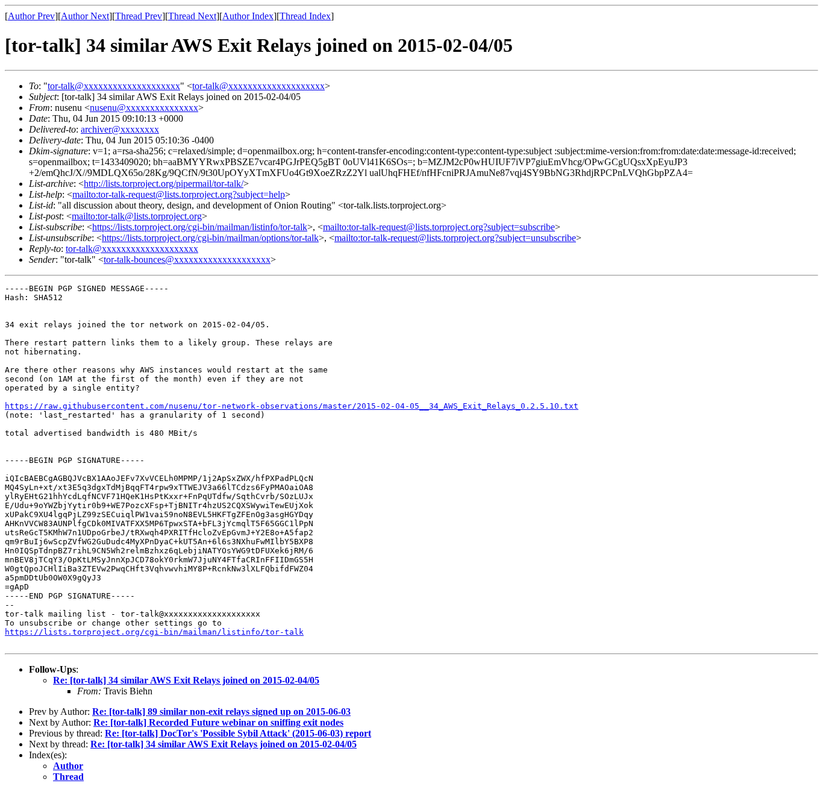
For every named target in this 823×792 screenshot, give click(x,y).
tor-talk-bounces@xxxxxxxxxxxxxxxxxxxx (187, 259)
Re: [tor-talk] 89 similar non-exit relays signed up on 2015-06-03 (221, 711)
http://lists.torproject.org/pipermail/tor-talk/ (163, 183)
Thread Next (192, 16)
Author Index (248, 16)
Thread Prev (138, 16)
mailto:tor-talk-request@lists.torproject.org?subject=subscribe (439, 227)
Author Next (85, 16)
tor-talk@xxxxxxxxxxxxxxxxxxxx (114, 86)
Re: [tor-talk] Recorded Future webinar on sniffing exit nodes (218, 722)
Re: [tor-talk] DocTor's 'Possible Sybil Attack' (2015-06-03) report (238, 733)
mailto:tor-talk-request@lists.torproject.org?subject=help (178, 194)
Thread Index (305, 16)
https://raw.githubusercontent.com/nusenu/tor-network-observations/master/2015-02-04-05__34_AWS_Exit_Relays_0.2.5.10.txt (291, 405)
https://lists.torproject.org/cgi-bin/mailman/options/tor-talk (210, 238)
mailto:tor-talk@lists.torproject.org (137, 216)
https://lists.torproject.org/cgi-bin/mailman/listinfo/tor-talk (199, 227)
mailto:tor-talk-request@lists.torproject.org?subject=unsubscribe (455, 238)
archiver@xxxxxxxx (120, 129)
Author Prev (31, 16)
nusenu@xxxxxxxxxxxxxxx (144, 107)
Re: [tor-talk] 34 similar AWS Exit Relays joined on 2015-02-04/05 (186, 680)
